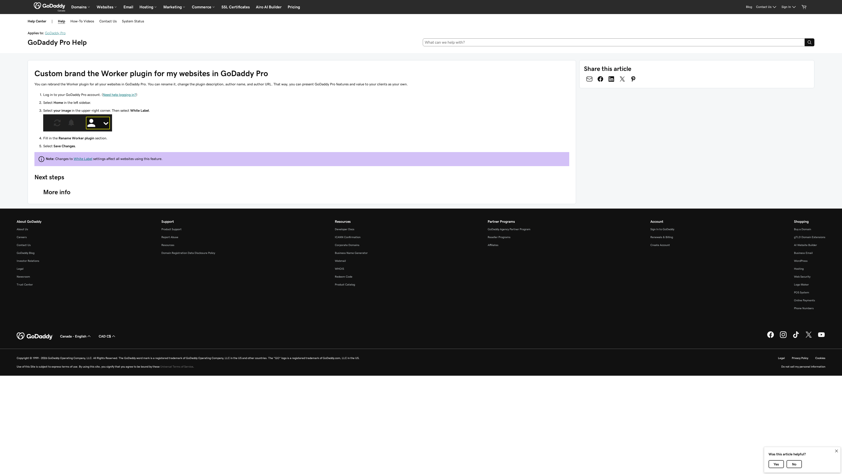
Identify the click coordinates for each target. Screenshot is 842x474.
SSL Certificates (235, 7)
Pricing (294, 7)
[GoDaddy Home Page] (35, 336)
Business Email (803, 252)
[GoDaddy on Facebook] (770, 337)
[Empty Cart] (804, 7)
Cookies (820, 358)
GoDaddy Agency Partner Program (509, 229)
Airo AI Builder (269, 7)
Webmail (340, 260)
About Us (22, 229)
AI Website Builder (805, 245)
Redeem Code (343, 276)
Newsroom (23, 276)
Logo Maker (801, 284)
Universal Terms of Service (176, 366)
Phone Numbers (804, 308)
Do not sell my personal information (803, 366)
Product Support (171, 229)
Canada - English (73, 336)
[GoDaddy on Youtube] (821, 337)
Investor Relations (28, 260)
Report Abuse (169, 237)
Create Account (660, 245)
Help (61, 21)
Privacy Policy (800, 358)
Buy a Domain (802, 229)
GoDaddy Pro (55, 33)
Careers (22, 237)
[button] (836, 451)
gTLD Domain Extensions (809, 237)
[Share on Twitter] (622, 79)
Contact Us (108, 21)
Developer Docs (344, 229)
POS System (801, 292)
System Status (133, 21)
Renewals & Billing (661, 237)
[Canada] (49, 5)
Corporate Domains (347, 245)
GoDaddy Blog (25, 252)
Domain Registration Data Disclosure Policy (188, 252)
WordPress (801, 260)
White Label (83, 158)
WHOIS (339, 268)
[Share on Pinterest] (633, 79)
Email (128, 7)
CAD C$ (105, 336)
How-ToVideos (82, 21)
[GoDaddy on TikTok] (796, 337)
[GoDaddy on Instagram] (783, 337)
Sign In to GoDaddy (662, 229)
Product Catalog (345, 284)
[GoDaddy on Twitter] (809, 337)
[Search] (809, 42)
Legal (20, 268)
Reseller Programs (499, 237)
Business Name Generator (351, 252)
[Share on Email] (589, 79)
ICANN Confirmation (347, 237)
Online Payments (804, 300)
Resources (167, 245)
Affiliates (493, 245)
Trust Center (25, 284)
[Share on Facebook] (600, 79)
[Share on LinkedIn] (611, 79)
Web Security (802, 276)
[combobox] (614, 42)
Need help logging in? (119, 94)
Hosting (799, 268)
